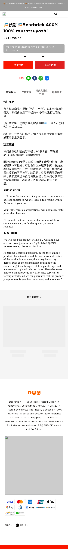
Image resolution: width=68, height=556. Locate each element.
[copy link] (47, 78)
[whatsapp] (40, 78)
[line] (28, 78)
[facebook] (34, 78)
